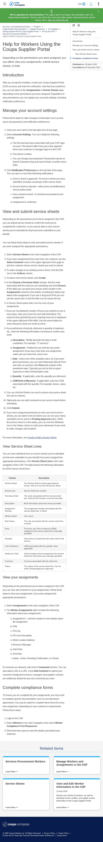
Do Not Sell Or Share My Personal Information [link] (21, 835)
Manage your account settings (85, 45)
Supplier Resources (37, 29)
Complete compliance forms (85, 58)
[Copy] (74, 25)
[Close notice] (98, 11)
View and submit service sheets (86, 50)
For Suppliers (53, 29)
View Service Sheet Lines (86, 54)
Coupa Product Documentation (14, 29)
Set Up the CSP (48, 31)
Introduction (78, 41)
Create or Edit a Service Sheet (41, 437)
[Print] (79, 25)
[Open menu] (98, 4)
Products (37, 27)
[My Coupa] (91, 4)
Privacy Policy (50, 833)
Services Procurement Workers (15, 34)
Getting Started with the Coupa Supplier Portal (20, 31)
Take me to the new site (58, 20)
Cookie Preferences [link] (46, 835)
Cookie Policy (63, 833)
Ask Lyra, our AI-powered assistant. (16, 27)
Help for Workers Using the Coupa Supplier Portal (84, 33)
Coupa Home (62, 835)
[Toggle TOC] (4, 4)
